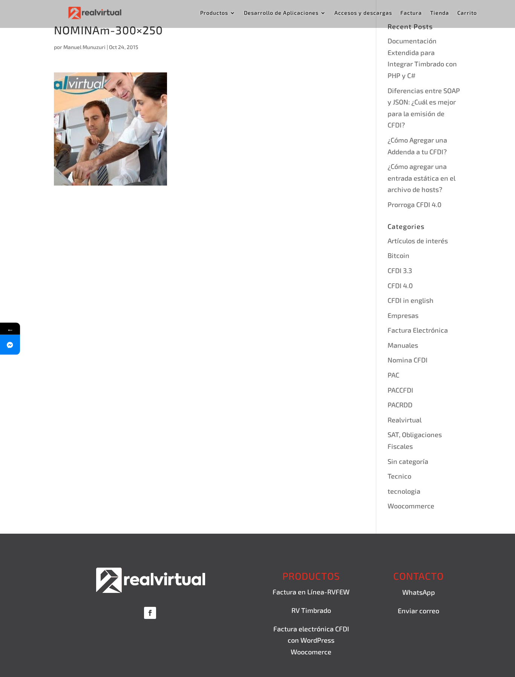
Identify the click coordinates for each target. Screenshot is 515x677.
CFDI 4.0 (400, 285)
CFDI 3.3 (400, 270)
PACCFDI (400, 390)
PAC (393, 375)
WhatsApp (418, 592)
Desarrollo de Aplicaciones (281, 13)
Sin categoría (408, 461)
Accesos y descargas (363, 13)
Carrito (467, 13)
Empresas (403, 315)
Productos (214, 13)
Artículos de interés (418, 240)
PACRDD (400, 405)
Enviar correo (418, 610)
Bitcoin (398, 255)
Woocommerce (411, 506)
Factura (411, 13)
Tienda (439, 13)
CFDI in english (411, 300)
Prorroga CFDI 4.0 (414, 204)
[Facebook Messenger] (10, 345)
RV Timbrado (311, 610)
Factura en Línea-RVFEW (311, 592)
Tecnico (399, 476)
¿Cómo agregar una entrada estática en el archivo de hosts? (421, 177)
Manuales (403, 345)
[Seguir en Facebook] (150, 613)
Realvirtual (405, 420)
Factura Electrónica (418, 330)
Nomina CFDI (408, 360)
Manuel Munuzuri (84, 47)
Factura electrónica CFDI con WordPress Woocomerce (311, 640)
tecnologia (404, 491)
